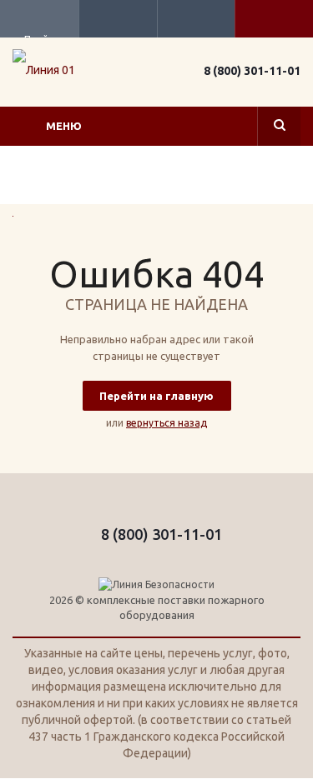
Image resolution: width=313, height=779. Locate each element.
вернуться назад (166, 422)
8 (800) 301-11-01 (252, 71)
